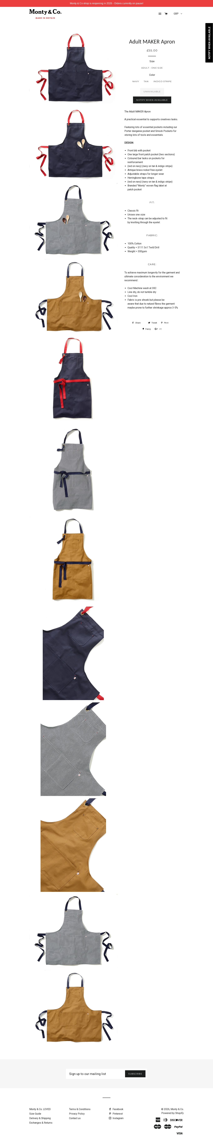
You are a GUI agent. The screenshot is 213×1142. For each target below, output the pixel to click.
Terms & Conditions (79, 1109)
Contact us (75, 1118)
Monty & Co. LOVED (40, 1109)
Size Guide (35, 1113)
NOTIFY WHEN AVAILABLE (152, 100)
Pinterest (117, 1113)
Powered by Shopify (172, 1113)
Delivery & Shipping (40, 1118)
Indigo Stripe (162, 81)
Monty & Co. (177, 1109)
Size (152, 61)
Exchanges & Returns (40, 1122)
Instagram (117, 1118)
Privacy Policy (77, 1113)
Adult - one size (152, 68)
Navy (135, 81)
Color (152, 74)
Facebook (117, 1109)
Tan (146, 81)
